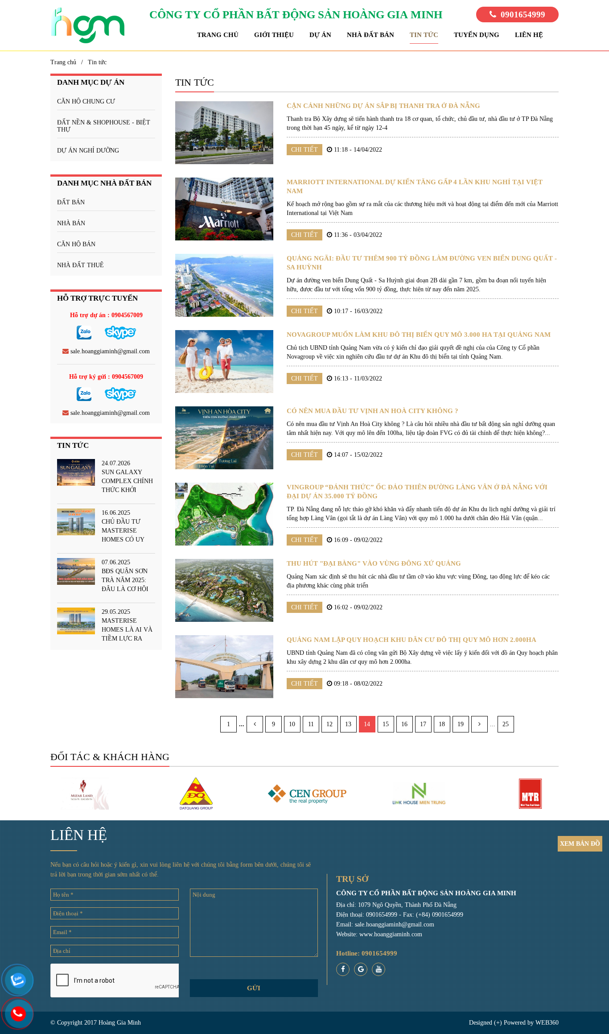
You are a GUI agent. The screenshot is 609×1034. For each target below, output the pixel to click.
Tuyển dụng (476, 34)
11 (311, 724)
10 (292, 724)
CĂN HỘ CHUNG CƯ (86, 101)
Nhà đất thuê (80, 265)
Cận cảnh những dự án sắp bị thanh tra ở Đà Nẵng (383, 105)
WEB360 (547, 1022)
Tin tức (424, 34)
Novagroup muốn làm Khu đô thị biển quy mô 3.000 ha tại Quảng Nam (419, 334)
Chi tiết (304, 149)
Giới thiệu (274, 34)
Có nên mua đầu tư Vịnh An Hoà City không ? (372, 410)
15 (386, 724)
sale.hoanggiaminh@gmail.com (109, 351)
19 (460, 724)
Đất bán (71, 202)
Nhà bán (71, 223)
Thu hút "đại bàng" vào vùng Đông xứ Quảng (374, 563)
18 (442, 724)
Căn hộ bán (76, 244)
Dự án (320, 34)
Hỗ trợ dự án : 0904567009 (106, 315)
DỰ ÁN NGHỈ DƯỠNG (88, 150)
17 (423, 724)
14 (367, 724)
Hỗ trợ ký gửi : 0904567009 (106, 376)
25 (505, 724)
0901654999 (523, 14)
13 (348, 724)
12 (329, 724)
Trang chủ (218, 34)
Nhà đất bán (370, 34)
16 (404, 724)
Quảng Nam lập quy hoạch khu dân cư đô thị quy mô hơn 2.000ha (411, 639)
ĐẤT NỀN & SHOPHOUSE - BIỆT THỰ (103, 126)
